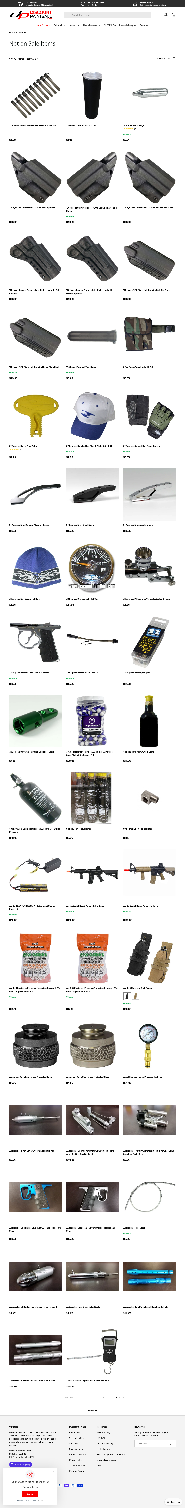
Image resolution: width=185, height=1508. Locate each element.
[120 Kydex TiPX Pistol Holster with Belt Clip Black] (149, 259)
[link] (67, 1397)
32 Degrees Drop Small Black (80, 525)
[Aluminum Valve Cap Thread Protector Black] (35, 1046)
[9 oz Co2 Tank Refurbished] (92, 798)
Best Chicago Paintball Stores (111, 1454)
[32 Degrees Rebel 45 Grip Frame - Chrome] (35, 642)
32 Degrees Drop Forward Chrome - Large (29, 525)
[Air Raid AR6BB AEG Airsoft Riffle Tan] (149, 875)
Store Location (76, 1437)
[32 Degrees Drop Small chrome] (149, 494)
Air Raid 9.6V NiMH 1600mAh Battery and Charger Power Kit (32, 907)
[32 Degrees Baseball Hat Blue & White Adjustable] (92, 415)
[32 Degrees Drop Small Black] (92, 494)
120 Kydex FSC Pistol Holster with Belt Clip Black (32, 207)
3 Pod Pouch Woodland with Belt (138, 367)
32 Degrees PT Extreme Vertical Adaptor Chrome (146, 599)
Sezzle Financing (105, 1443)
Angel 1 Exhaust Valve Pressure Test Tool (142, 1077)
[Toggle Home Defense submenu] (99, 25)
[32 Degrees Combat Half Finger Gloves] (149, 415)
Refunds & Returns (78, 1454)
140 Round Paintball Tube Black (81, 367)
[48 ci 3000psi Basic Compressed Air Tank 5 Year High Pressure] (35, 798)
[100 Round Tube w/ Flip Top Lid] (92, 95)
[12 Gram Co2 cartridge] (149, 95)
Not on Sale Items (22, 32)
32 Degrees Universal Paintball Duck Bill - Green (31, 751)
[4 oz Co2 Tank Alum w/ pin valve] (149, 721)
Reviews (144, 25)
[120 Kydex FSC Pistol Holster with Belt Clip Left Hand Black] (92, 177)
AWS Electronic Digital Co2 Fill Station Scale (87, 1380)
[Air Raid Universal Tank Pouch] (149, 957)
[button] (174, 15)
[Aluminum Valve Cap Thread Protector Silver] (92, 1046)
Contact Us (74, 1432)
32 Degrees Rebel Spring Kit (136, 672)
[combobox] (107, 15)
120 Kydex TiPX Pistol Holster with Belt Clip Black (146, 290)
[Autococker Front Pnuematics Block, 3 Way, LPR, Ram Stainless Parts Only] (149, 1120)
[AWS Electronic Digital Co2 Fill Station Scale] (92, 1350)
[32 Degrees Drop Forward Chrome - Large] (35, 494)
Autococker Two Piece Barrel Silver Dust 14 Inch (32, 1380)
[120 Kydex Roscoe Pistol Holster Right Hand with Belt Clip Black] (35, 259)
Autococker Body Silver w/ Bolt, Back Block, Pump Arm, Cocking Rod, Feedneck (90, 1152)
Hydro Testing (103, 1449)
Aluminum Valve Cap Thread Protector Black (30, 1077)
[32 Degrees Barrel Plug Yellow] (35, 415)
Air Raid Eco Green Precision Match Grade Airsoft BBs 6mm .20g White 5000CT (34, 990)
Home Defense (90, 25)
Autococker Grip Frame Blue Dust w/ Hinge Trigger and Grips (35, 1229)
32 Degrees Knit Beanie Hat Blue (24, 599)
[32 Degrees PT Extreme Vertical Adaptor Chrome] (149, 568)
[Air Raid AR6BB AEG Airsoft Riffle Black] (92, 875)
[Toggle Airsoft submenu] (78, 25)
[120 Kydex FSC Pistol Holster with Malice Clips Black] (149, 177)
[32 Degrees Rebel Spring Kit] (149, 642)
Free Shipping (103, 1432)
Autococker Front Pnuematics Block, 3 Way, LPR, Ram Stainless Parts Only (149, 1152)
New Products (43, 25)
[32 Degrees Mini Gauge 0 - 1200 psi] (92, 568)
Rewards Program (128, 25)
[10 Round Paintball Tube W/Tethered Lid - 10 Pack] (35, 95)
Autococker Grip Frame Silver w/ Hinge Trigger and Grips (90, 1229)
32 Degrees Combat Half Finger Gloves (141, 446)
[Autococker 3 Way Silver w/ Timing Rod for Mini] (35, 1120)
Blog (99, 1465)
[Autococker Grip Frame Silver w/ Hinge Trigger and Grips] (92, 1197)
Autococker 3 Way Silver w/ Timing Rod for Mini (31, 1150)
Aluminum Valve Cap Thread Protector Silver (87, 1077)
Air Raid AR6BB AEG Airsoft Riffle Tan (141, 906)
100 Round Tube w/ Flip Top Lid (81, 125)
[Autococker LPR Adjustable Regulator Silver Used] (35, 1276)
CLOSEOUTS (110, 25)
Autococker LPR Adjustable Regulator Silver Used (33, 1306)
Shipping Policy (76, 1449)
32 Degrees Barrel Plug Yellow (23, 446)
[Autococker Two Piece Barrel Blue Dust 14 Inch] (149, 1276)
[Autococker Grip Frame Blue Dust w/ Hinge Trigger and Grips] (35, 1197)
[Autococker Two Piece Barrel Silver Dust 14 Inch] (35, 1350)
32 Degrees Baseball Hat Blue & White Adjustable (89, 446)
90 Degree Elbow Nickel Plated (137, 828)
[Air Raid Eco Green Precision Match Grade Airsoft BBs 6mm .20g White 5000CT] (35, 957)
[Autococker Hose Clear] (149, 1197)
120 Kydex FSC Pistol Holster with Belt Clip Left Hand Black (91, 209)
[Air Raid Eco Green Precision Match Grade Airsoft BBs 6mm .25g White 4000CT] (92, 957)
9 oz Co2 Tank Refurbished (78, 828)
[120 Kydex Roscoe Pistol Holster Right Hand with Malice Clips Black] (92, 259)
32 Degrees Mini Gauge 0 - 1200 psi (82, 599)
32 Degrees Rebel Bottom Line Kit (82, 672)
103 (104, 1397)
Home (11, 32)
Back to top (92, 1410)
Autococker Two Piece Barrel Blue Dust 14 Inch (145, 1306)
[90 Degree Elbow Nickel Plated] (149, 798)
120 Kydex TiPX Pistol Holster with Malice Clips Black (34, 367)
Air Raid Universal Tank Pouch (137, 988)
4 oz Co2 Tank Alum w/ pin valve (138, 751)
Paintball (58, 25)
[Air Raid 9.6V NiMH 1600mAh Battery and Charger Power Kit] (35, 875)
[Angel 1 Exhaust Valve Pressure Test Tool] (149, 1046)
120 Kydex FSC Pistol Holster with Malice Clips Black (148, 207)
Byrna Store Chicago (106, 1460)
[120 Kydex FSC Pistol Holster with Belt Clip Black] (35, 177)
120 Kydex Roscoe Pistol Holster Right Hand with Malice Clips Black (89, 292)
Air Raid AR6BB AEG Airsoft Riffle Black (85, 906)
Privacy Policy (76, 1460)
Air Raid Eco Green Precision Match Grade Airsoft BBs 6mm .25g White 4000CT (92, 990)
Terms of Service (77, 1465)
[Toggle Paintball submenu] (64, 25)
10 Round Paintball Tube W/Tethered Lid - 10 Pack (32, 125)
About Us (73, 1443)
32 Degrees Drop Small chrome (138, 525)
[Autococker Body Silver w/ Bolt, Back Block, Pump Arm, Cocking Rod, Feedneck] (92, 1120)
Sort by (12, 58)
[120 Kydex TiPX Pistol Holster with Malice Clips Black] (35, 336)
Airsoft (72, 25)
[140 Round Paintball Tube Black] (92, 336)
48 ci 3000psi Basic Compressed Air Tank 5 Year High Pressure (34, 830)
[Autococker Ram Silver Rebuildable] (92, 1276)
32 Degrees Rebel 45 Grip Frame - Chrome (29, 672)
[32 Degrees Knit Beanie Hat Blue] (35, 568)
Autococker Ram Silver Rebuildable (83, 1306)
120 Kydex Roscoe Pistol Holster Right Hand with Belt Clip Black (34, 292)
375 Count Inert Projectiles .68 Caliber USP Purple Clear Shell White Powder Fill (89, 753)
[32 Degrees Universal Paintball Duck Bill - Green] (35, 721)
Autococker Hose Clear (134, 1227)
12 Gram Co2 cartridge (133, 125)
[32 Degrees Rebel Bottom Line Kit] (92, 642)
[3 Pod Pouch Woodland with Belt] (149, 336)
